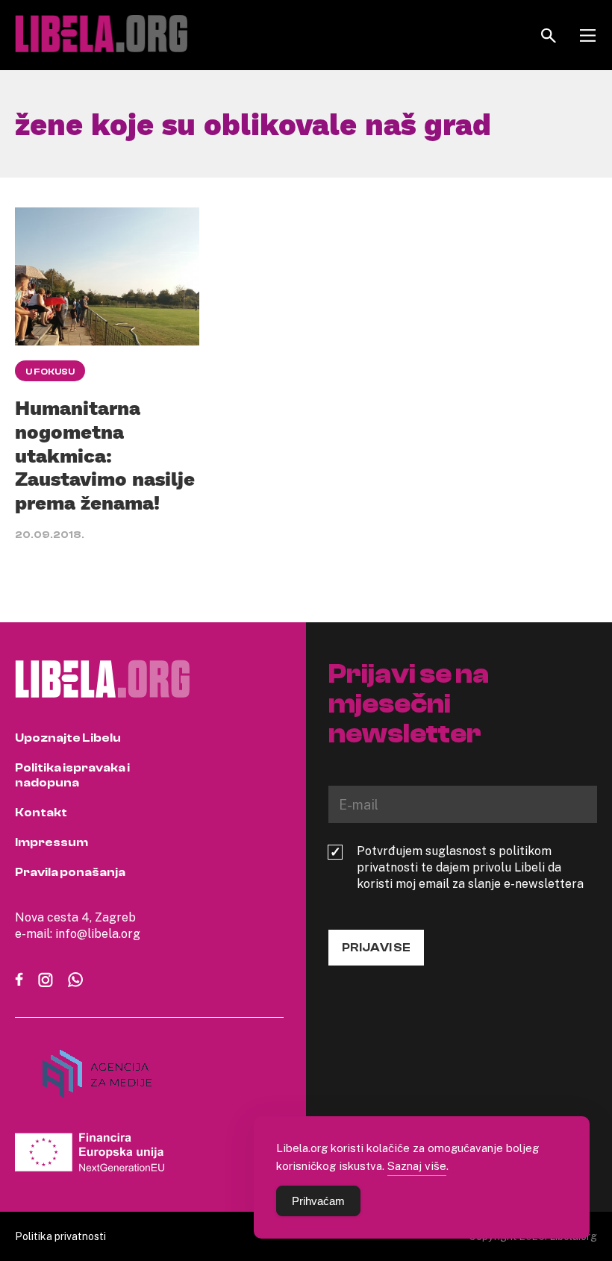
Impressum (51, 842)
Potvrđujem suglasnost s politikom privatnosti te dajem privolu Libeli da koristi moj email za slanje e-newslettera (470, 867)
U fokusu (50, 371)
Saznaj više (416, 1165)
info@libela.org (97, 933)
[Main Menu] (588, 35)
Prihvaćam (318, 1201)
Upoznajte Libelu (68, 738)
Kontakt (41, 812)
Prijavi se (376, 947)
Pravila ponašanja (70, 872)
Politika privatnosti (60, 1236)
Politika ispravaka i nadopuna (72, 775)
